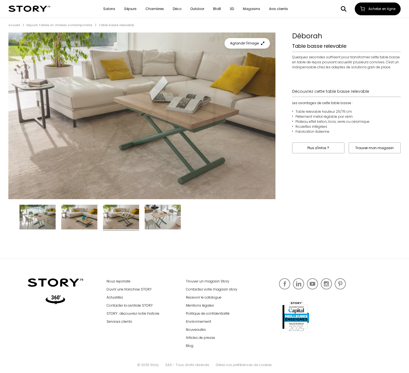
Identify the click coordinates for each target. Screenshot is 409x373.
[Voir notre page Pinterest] (340, 283)
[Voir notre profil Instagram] (326, 283)
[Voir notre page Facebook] (284, 283)
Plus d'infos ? (318, 148)
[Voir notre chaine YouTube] (312, 283)
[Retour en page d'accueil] (29, 9)
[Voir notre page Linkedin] (298, 283)
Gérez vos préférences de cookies (244, 364)
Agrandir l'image (244, 43)
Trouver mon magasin (374, 148)
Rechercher (343, 9)
